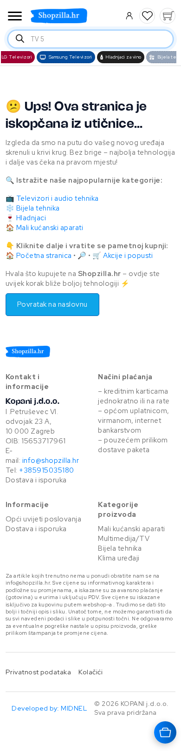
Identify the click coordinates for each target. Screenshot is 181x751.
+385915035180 (46, 470)
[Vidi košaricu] (167, 15)
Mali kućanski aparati (50, 227)
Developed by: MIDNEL (49, 708)
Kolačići (90, 671)
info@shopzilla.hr (49, 460)
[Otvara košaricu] (165, 732)
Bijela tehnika (38, 208)
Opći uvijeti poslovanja (44, 519)
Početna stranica (44, 255)
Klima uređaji (119, 558)
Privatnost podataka (38, 671)
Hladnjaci (31, 218)
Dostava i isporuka (36, 480)
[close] (15, 17)
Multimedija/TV (123, 538)
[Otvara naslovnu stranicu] (73, 15)
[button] (147, 15)
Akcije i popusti (128, 255)
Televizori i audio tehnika (57, 198)
